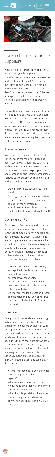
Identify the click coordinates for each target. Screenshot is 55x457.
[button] (5, 451)
